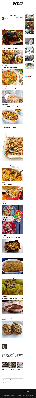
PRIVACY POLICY (26, 391)
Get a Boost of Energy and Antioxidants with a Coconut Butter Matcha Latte (20, 369)
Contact (3, 391)
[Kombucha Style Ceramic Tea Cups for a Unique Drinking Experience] (12, 364)
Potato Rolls (3, 201)
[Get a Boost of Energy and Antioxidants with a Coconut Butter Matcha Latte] (20, 364)
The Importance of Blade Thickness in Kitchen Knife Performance (5, 369)
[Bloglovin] (30, 76)
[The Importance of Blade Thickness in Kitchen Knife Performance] (5, 364)
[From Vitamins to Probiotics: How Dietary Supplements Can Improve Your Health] (29, 66)
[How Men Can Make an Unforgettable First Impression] (29, 49)
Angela (5, 18)
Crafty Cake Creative (5, 296)
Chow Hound (3, 182)
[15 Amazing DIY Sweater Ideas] (29, 41)
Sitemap (30, 391)
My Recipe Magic (4, 86)
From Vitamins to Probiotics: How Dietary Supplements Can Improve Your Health (29, 70)
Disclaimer (5, 391)
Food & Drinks (11, 18)
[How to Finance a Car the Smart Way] (29, 58)
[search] (34, 3)
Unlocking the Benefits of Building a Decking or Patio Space (29, 26)
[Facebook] (25, 76)
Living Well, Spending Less (6, 104)
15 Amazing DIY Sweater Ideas (29, 44)
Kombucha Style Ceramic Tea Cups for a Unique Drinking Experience (12, 369)
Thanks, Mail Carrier (4, 235)
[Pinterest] (28, 76)
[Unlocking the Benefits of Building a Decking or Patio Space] (29, 24)
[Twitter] (2, 357)
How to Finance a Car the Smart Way (29, 61)
